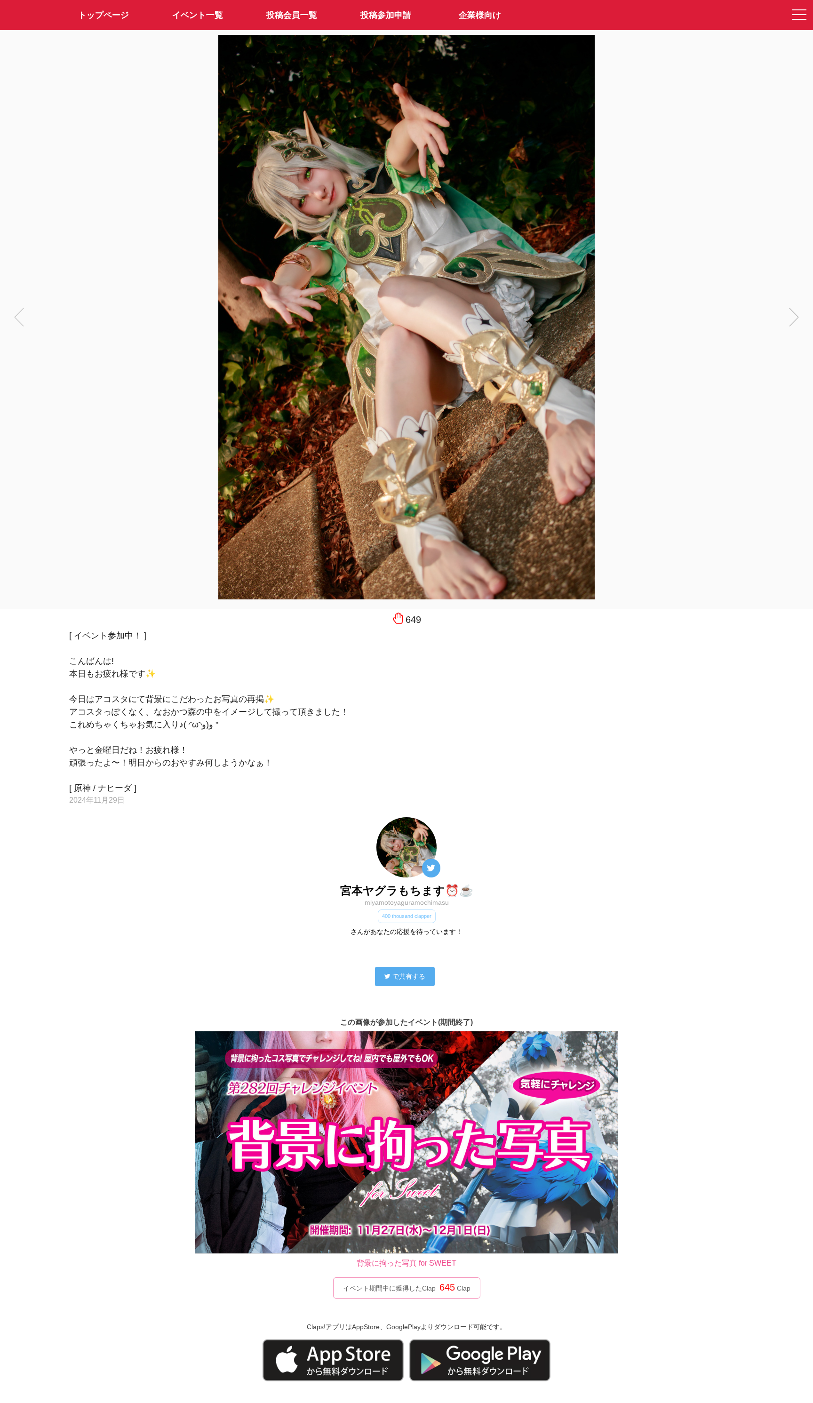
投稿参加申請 (385, 15)
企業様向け (480, 15)
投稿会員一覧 (291, 15)
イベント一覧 (197, 15)
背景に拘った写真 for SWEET (406, 1263)
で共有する (408, 976)
